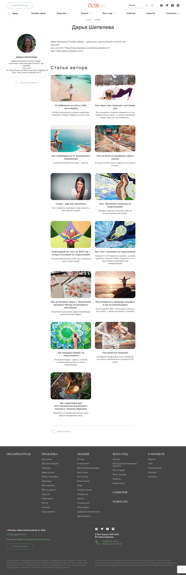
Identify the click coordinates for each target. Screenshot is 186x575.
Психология (83, 503)
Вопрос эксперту (50, 476)
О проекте (171, 13)
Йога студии (119, 470)
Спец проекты (48, 511)
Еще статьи (82, 472)
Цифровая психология (88, 511)
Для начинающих (50, 463)
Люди (80, 485)
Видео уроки (48, 472)
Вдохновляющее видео (88, 468)
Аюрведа (46, 468)
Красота (46, 494)
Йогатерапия (48, 485)
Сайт (150, 463)
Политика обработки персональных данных (28, 539)
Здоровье (46, 481)
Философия (83, 507)
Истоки (80, 459)
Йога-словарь (119, 474)
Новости (150, 13)
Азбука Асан (119, 483)
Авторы (116, 459)
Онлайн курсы (38, 13)
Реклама (152, 472)
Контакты (152, 476)
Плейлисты (82, 494)
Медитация (47, 498)
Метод (45, 503)
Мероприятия (155, 468)
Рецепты (117, 479)
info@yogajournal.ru (16, 534)
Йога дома (47, 459)
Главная (89, 20)
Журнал (152, 459)
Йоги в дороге (49, 490)
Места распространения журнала (125, 464)
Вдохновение (83, 516)
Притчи (80, 498)
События (130, 13)
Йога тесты (82, 476)
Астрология (83, 463)
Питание (46, 507)
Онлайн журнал (84, 490)
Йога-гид (107, 13)
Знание (84, 13)
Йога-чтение (83, 481)
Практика (61, 13)
